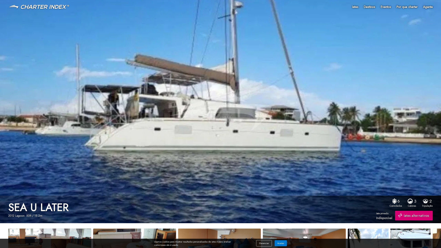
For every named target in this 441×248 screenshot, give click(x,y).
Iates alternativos (416, 215)
